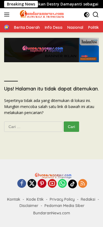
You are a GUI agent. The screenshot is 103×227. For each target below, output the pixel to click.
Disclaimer (29, 205)
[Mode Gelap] (86, 14)
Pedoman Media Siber (64, 205)
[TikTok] (72, 184)
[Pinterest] (42, 184)
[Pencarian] (96, 14)
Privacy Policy (62, 199)
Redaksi (88, 199)
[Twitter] (31, 184)
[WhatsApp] (62, 184)
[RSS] (82, 184)
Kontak (13, 199)
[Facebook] (21, 184)
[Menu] (8, 14)
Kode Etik (35, 199)
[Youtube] (52, 184)
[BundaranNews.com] (41, 14)
